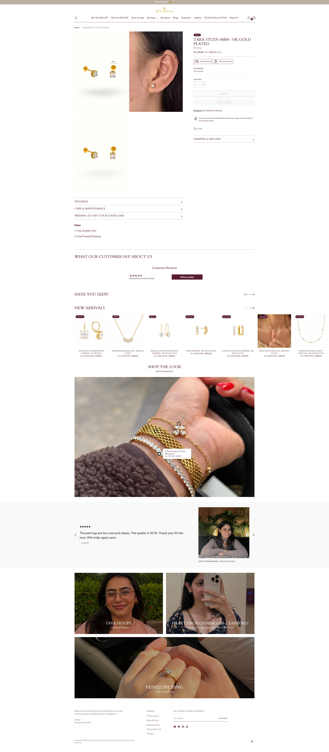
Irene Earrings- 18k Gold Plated (201, 351)
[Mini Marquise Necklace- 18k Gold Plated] (128, 331)
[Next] (187, 2)
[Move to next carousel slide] (252, 294)
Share (199, 129)
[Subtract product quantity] (203, 84)
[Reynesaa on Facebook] (175, 727)
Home (77, 27)
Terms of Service (154, 729)
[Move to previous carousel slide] (246, 294)
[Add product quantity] (196, 84)
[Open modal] (159, 454)
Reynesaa (198, 48)
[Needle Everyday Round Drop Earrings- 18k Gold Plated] (164, 331)
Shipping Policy (153, 725)
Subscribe (222, 718)
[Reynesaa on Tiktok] (187, 727)
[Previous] (142, 2)
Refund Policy (153, 720)
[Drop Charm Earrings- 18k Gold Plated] (223, 532)
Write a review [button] (187, 277)
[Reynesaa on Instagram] (183, 727)
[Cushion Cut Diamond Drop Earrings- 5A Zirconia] (91, 331)
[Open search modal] (76, 17)
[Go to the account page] (247, 17)
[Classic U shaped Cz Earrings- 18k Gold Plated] (237, 331)
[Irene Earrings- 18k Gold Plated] (201, 331)
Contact (150, 733)
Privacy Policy (153, 716)
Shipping (198, 110)
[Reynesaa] (164, 9)
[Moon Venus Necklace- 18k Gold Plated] (274, 331)
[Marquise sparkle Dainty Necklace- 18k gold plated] (311, 331)
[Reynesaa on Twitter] (179, 727)
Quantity (198, 79)
